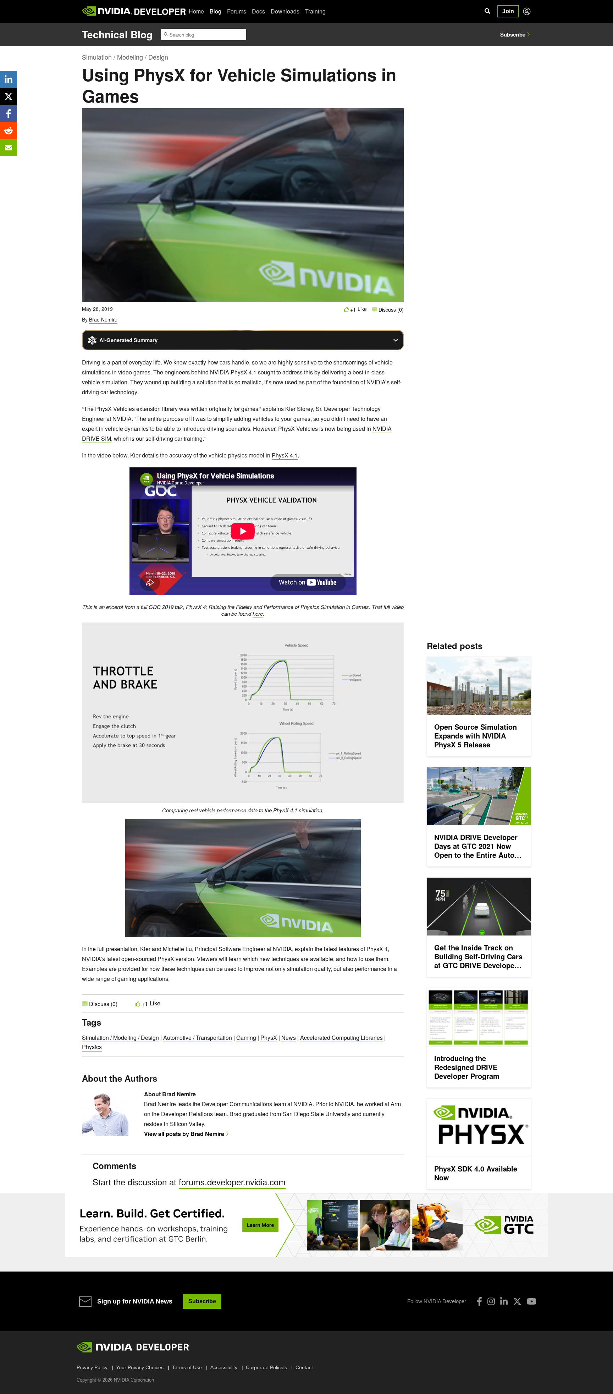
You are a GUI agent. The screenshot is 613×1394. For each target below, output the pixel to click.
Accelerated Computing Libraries (341, 1037)
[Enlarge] (394, 631)
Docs (258, 11)
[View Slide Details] (306, 1225)
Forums (236, 11)
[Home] (107, 11)
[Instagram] (491, 1301)
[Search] (487, 11)
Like (362, 309)
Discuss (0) (390, 309)
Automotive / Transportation (197, 1037)
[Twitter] (517, 1301)
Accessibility (223, 1367)
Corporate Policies (266, 1367)
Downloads (285, 11)
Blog (215, 11)
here (258, 613)
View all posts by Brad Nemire (184, 1134)
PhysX (268, 1037)
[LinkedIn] (504, 1301)
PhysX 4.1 (285, 455)
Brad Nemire (103, 319)
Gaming (246, 1037)
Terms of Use (187, 1367)
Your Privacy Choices (140, 1367)
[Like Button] (346, 309)
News (288, 1037)
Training (315, 11)
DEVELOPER (160, 11)
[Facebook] (479, 1301)
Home (196, 11)
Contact (304, 1367)
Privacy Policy (92, 1367)
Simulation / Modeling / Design (125, 57)
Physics (92, 1047)
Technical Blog (117, 34)
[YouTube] (531, 1301)
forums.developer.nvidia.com (232, 1181)
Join (508, 11)
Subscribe (512, 34)
